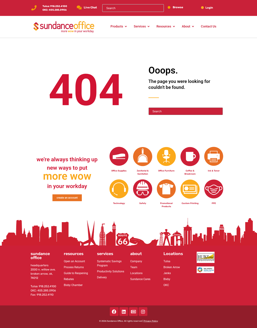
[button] (212, 7)
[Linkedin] (123, 311)
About (186, 26)
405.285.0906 (58, 9)
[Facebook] (114, 311)
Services (140, 26)
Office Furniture (166, 171)
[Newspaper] (133, 311)
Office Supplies (119, 171)
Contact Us (208, 26)
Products (116, 26)
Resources (163, 26)
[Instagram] (143, 311)
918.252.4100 (58, 6)
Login (209, 7)
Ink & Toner (214, 171)
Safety (142, 203)
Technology (119, 203)
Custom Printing (190, 203)
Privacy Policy (151, 321)
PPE (214, 203)
